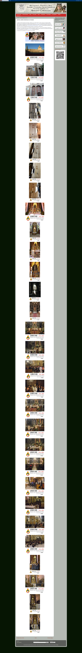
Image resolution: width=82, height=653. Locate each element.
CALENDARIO (54, 14)
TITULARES (34, 14)
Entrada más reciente (20, 637)
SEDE (30, 14)
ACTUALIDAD (19, 14)
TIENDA (59, 14)
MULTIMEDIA (49, 14)
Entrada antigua (50, 637)
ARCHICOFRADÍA (25, 14)
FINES (39, 14)
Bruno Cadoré (29, 29)
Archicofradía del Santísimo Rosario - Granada (34, 25)
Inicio (36, 637)
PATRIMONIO (43, 14)
